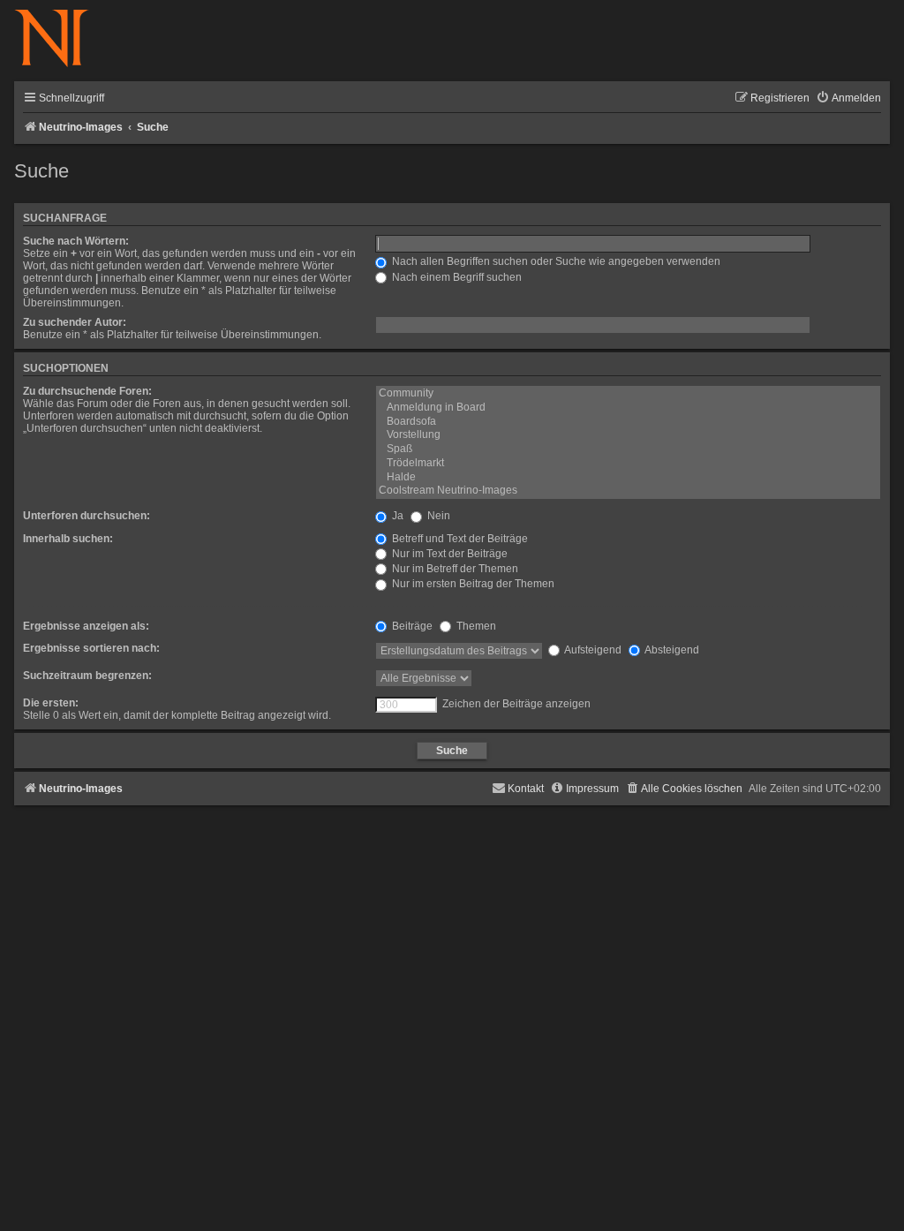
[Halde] (628, 478)
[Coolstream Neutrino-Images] (628, 491)
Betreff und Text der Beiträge (458, 538)
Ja (396, 516)
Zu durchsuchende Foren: (87, 391)
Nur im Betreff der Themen (453, 569)
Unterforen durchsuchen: (86, 516)
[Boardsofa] (628, 422)
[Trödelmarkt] (628, 464)
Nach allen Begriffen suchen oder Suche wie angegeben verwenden (554, 261)
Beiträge (411, 626)
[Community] (628, 394)
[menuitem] (848, 98)
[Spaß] (628, 449)
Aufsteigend (592, 650)
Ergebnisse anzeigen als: (86, 626)
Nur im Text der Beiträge (448, 554)
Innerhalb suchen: (68, 538)
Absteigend (671, 650)
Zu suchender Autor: (74, 322)
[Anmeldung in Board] (628, 408)
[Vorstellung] (628, 435)
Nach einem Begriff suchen (455, 277)
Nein (437, 516)
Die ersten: (51, 703)
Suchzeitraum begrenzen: (87, 675)
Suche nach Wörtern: (76, 241)
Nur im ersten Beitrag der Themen (471, 584)
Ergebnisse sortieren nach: (91, 648)
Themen (475, 626)
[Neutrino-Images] (60, 39)
